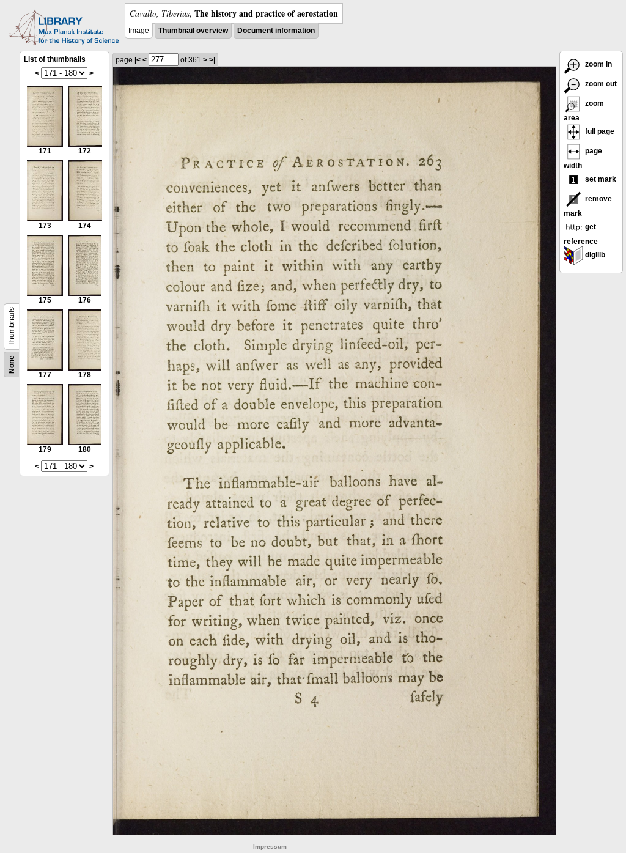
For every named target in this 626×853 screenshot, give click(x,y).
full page (598, 131)
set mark (599, 179)
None (11, 364)
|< (137, 60)
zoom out (600, 83)
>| (212, 60)
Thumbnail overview (193, 30)
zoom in (597, 64)
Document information (276, 30)
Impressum (270, 846)
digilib (594, 255)
